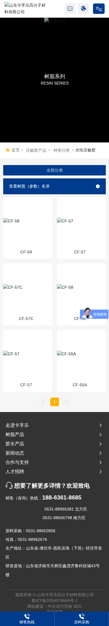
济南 (68, 606)
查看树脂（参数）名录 (29, 186)
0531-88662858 (40, 530)
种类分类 (61, 150)
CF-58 (26, 252)
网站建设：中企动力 (45, 606)
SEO (77, 606)
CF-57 (80, 252)
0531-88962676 (32, 539)
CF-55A (80, 384)
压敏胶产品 (36, 150)
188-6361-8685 (61, 497)
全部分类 (55, 170)
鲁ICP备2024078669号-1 (55, 600)
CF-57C (26, 318)
